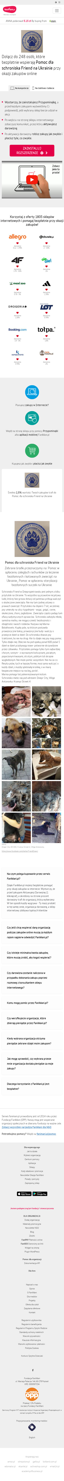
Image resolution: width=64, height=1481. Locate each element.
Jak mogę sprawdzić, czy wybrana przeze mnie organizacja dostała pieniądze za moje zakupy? (30, 1063)
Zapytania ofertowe (32, 1308)
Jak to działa (32, 1151)
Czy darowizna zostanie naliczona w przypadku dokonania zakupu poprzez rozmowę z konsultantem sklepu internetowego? (27, 980)
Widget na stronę (32, 1247)
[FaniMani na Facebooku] (32, 1370)
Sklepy (32, 1167)
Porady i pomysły (32, 1179)
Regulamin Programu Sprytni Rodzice (31, 1328)
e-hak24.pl (55, 1466)
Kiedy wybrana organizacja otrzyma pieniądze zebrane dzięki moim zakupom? (29, 1041)
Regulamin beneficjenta (32, 1324)
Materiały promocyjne (32, 1224)
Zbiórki (32, 1235)
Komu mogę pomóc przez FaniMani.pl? (27, 1002)
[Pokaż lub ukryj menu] (57, 11)
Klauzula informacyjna (31, 1340)
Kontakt (32, 1312)
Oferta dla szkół (32, 1304)
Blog (32, 1232)
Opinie (32, 1288)
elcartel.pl (23, 1466)
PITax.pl (35, 1413)
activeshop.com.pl (38, 1466)
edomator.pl (10, 1466)
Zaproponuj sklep (32, 1183)
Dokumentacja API (32, 1263)
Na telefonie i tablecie (44, 88)
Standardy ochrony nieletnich (31, 1332)
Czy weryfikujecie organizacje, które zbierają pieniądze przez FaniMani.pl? (27, 1021)
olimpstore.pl (24, 1461)
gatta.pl (36, 1461)
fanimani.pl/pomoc (46, 1133)
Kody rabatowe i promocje (32, 1171)
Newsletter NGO (32, 1227)
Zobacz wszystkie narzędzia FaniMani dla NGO (26, 1127)
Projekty (32, 1300)
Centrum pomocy (32, 1159)
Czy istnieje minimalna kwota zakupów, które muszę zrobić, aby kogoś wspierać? (29, 955)
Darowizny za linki (32, 1243)
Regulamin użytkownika (31, 1320)
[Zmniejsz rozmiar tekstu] (59, 2)
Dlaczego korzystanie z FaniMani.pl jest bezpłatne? (28, 1086)
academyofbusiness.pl (32, 1471)
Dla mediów (32, 1296)
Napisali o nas (32, 1284)
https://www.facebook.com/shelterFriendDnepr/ (20, 851)
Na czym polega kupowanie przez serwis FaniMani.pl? (28, 876)
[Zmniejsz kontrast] (56, 2)
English (32, 1437)
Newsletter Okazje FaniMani (32, 1175)
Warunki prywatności (31, 1336)
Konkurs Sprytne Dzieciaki (32, 1355)
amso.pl (11, 1461)
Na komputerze (22, 88)
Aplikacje (32, 1163)
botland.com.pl (50, 1461)
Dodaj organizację (32, 1220)
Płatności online (32, 1239)
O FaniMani (32, 1292)
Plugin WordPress (32, 1251)
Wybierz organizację (32, 1155)
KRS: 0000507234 (32, 1384)
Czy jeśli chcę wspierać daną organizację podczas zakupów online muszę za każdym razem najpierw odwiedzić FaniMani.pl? (29, 932)
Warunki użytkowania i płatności (31, 1344)
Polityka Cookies (32, 1348)
